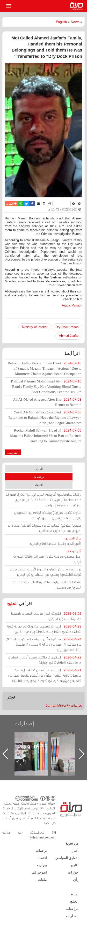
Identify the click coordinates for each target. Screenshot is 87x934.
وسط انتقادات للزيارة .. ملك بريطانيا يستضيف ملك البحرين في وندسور (47, 584)
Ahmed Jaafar (69, 335)
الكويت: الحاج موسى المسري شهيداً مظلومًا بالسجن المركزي (46, 616)
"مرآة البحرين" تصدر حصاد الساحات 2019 (59, 743)
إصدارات (24, 723)
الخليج (12, 603)
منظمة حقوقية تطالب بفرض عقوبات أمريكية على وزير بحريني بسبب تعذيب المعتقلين (44, 528)
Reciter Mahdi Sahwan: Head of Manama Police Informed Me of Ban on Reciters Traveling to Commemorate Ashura (45, 435)
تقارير (39, 468)
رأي (76, 880)
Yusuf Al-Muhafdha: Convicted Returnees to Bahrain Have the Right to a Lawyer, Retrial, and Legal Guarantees (44, 417)
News (75, 22)
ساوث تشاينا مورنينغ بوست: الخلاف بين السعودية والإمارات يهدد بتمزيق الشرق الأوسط (47, 515)
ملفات (42, 880)
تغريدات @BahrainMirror (63, 705)
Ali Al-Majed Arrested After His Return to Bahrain (47, 402)
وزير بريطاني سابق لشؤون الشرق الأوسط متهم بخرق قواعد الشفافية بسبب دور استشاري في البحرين (45, 572)
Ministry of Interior (34, 327)
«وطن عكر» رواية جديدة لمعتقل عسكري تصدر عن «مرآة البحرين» (22, 746)
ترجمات (38, 476)
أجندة (75, 894)
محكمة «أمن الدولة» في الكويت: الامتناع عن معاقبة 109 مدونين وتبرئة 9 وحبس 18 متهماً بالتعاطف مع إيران (43, 644)
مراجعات (72, 909)
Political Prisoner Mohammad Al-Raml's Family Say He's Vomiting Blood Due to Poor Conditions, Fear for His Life (46, 386)
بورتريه (42, 865)
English (61, 22)
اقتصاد (38, 485)
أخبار (75, 850)
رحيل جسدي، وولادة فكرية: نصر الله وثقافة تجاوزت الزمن (47, 556)
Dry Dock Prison (67, 327)
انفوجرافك (39, 872)
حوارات (73, 872)
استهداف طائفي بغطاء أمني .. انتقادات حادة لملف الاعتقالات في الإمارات (44, 660)
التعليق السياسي (67, 858)
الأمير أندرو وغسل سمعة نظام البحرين (55, 541)
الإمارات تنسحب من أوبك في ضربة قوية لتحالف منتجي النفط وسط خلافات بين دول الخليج (44, 629)
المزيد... (13, 452)
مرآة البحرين (77, 6)
